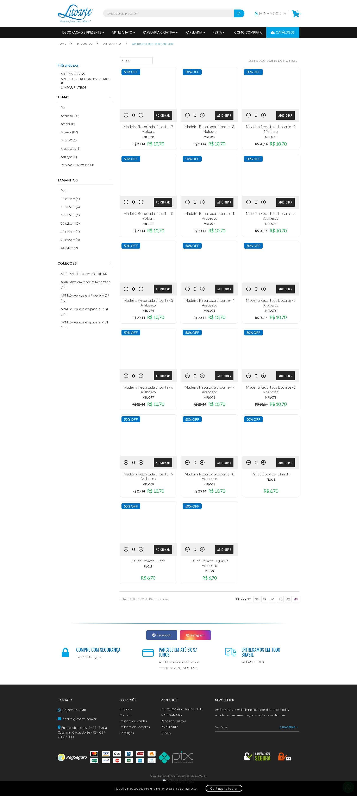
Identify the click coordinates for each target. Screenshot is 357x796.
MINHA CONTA (272, 13)
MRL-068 (148, 137)
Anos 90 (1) (69, 140)
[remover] (85, 73)
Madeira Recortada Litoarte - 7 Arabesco (209, 389)
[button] (295, 13)
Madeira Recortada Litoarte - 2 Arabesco (271, 215)
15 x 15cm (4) (70, 207)
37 (249, 599)
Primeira (240, 599)
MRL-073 (270, 223)
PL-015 (271, 479)
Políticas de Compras (135, 727)
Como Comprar (248, 32)
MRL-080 (148, 484)
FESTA (217, 32)
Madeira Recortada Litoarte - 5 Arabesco (271, 302)
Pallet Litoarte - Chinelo (270, 474)
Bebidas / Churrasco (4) (77, 165)
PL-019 (148, 566)
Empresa (126, 709)
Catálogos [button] (285, 32)
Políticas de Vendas (133, 721)
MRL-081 (209, 484)
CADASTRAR (287, 727)
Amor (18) (68, 124)
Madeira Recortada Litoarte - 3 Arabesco (148, 302)
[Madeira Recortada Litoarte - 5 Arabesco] (270, 261)
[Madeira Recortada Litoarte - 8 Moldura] (209, 88)
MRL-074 (148, 310)
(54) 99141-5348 (74, 710)
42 (288, 599)
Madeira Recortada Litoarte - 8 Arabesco (271, 389)
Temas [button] (63, 97)
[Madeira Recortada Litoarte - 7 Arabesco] (209, 348)
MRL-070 (270, 137)
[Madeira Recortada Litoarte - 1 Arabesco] (209, 175)
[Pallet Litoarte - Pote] (148, 522)
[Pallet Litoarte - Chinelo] (270, 435)
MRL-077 (148, 397)
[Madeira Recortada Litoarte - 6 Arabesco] (148, 348)
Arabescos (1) (70, 148)
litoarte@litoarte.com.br (79, 719)
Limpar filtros (74, 87)
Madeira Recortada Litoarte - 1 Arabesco (209, 215)
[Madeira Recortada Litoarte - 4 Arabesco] (209, 261)
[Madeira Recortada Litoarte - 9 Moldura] (270, 88)
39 (264, 599)
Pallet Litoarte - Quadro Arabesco (209, 563)
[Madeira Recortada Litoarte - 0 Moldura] (148, 175)
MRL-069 (209, 137)
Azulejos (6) (69, 157)
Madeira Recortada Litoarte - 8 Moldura (209, 129)
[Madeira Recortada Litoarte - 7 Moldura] (148, 88)
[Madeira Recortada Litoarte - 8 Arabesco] (270, 348)
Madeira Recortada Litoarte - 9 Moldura (271, 129)
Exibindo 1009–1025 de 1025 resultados (273, 60)
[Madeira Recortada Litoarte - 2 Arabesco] (270, 175)
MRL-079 (270, 397)
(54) (64, 191)
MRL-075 (209, 310)
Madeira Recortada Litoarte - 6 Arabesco (148, 389)
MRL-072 (209, 223)
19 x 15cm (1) (70, 215)
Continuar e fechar (224, 788)
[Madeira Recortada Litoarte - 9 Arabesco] (148, 435)
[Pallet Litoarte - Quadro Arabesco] (209, 522)
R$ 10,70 (155, 143)
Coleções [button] (67, 263)
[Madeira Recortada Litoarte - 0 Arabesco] (209, 435)
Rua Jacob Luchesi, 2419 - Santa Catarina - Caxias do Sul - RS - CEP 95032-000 (82, 732)
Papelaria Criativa (159, 32)
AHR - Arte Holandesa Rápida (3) (84, 273)
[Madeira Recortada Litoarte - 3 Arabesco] (148, 261)
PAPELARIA (194, 32)
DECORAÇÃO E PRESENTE (81, 32)
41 (280, 599)
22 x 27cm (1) (70, 231)
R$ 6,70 (271, 490)
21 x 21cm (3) (70, 223)
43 (296, 599)
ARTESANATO (122, 32)
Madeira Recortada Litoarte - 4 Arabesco (209, 302)
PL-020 (209, 571)
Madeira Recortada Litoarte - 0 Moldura (148, 215)
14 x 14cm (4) (70, 199)
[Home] (75, 13)
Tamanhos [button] (68, 180)
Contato (126, 715)
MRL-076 (270, 310)
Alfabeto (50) (70, 116)
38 (256, 599)
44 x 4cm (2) (69, 248)
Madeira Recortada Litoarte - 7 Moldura (148, 129)
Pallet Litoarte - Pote (148, 561)
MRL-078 (209, 397)
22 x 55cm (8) (70, 240)
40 (272, 599)
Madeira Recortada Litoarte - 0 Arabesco (209, 476)
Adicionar (163, 115)
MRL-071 (148, 223)
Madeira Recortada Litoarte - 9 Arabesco (148, 476)
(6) (63, 107)
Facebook (164, 635)
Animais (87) (69, 132)
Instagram (197, 635)
